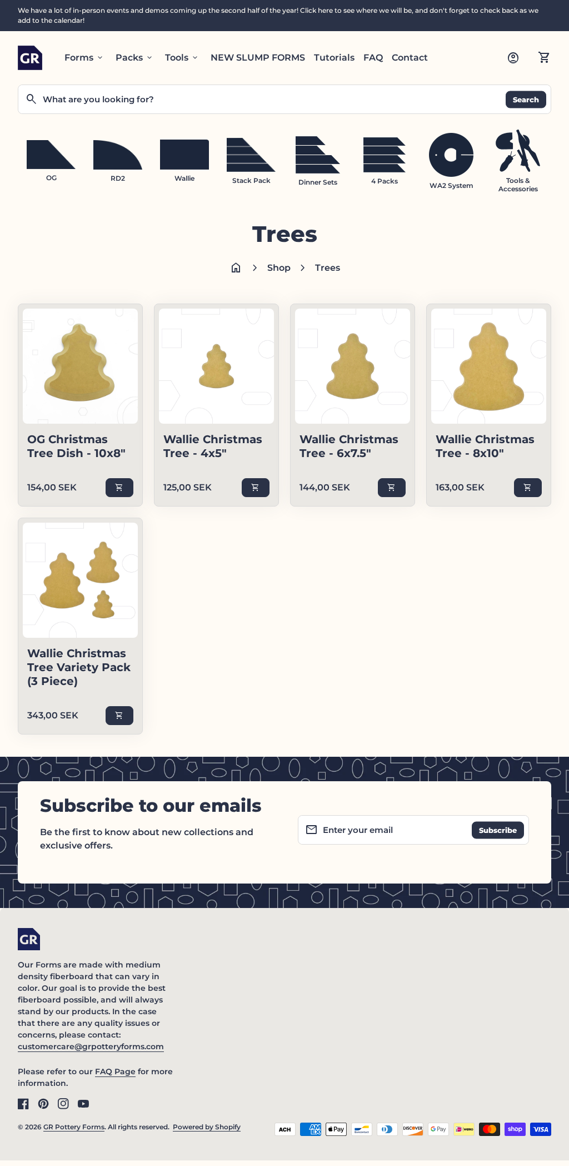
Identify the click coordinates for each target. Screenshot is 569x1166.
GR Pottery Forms (73, 1127)
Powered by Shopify (207, 1127)
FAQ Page (115, 1071)
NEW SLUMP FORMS (258, 57)
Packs (135, 57)
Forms (84, 57)
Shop (279, 267)
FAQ (373, 57)
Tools (182, 57)
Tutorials (334, 57)
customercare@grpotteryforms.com (91, 1046)
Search (526, 99)
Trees (327, 267)
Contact (410, 57)
